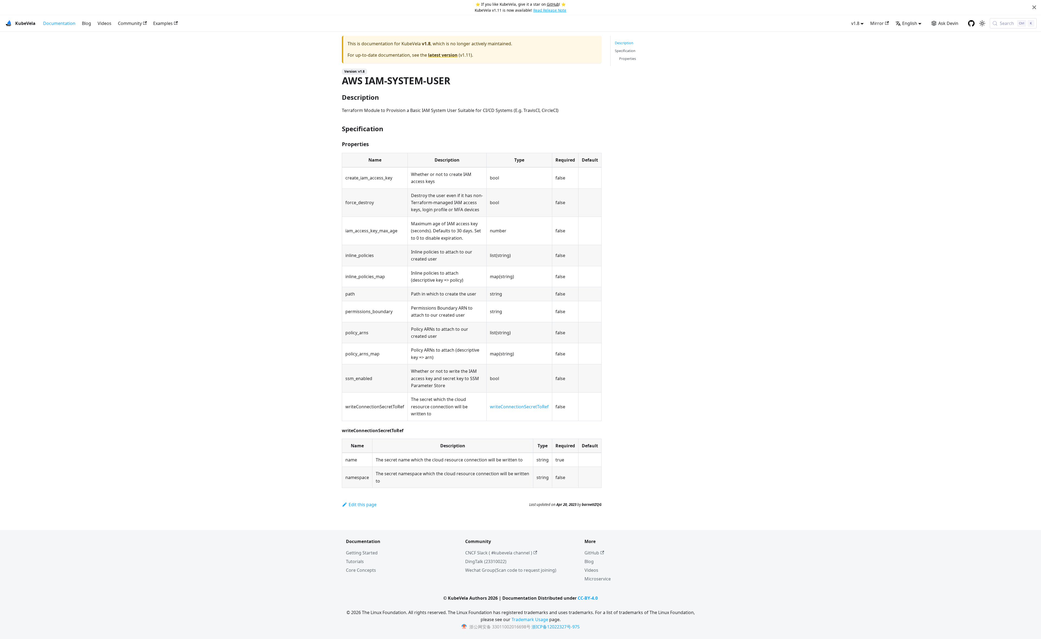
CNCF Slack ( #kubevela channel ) (498, 553)
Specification (625, 50)
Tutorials (355, 561)
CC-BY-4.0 (588, 598)
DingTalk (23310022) (485, 561)
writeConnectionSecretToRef (519, 407)
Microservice (597, 579)
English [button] (909, 23)
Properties (627, 58)
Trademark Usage (530, 619)
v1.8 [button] (855, 23)
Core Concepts (361, 570)
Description (624, 42)
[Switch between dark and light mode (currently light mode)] (982, 23)
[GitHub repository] (971, 23)
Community (130, 23)
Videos (104, 23)
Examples (163, 23)
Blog (86, 23)
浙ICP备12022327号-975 (556, 627)
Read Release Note (549, 10)
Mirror (877, 23)
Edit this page (363, 505)
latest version (443, 55)
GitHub (553, 4)
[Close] (1034, 7)
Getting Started (362, 553)
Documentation (59, 23)
